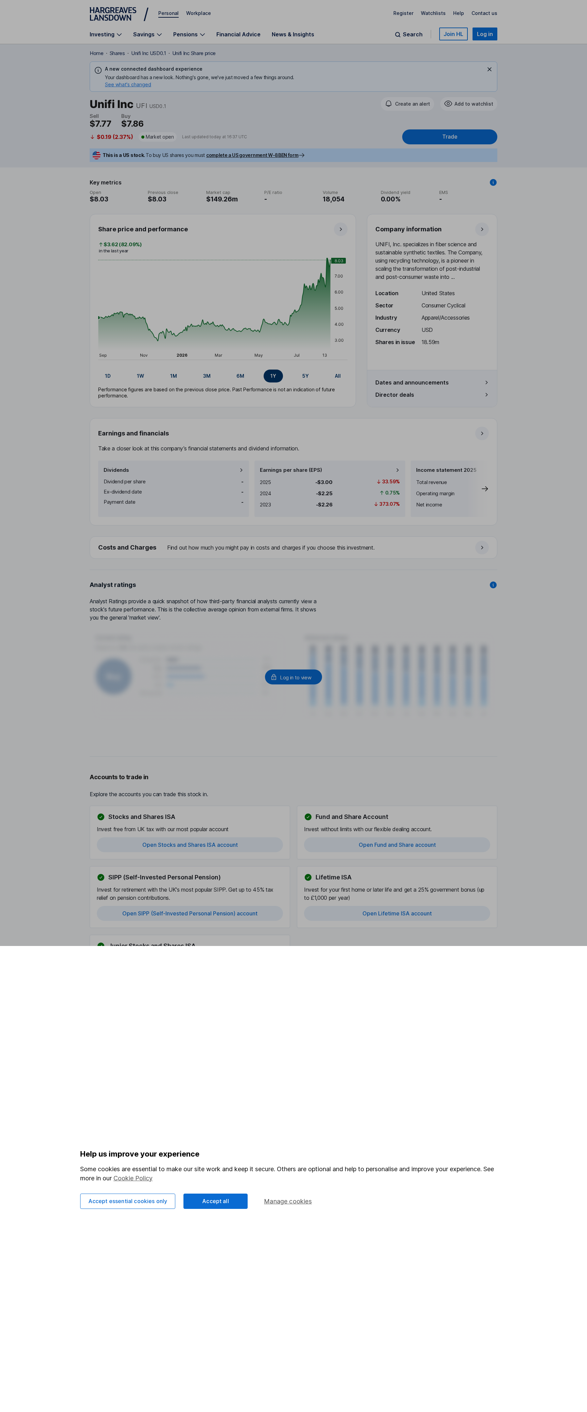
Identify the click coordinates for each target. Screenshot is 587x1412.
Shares (117, 53)
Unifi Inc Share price (194, 53)
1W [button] (140, 376)
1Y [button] (273, 376)
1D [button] (108, 376)
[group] (223, 376)
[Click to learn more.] (493, 182)
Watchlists (433, 13)
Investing (102, 34)
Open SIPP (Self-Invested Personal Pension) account (189, 913)
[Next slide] (478, 489)
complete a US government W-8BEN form (252, 155)
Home (97, 53)
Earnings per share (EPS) (291, 469)
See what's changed (128, 84)
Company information (408, 229)
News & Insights (293, 34)
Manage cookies (288, 1201)
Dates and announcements (412, 382)
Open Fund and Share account (397, 844)
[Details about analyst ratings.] (493, 585)
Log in (485, 34)
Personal (168, 13)
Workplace (198, 13)
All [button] (338, 376)
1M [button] (173, 376)
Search (413, 34)
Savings (144, 34)
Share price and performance (143, 229)
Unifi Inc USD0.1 (148, 53)
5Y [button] (305, 376)
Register (403, 13)
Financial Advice (238, 34)
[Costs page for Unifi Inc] (293, 548)
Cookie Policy (133, 1178)
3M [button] (207, 376)
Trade (449, 136)
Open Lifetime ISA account (397, 913)
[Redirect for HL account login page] (293, 676)
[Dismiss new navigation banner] (489, 69)
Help (458, 13)
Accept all (215, 1201)
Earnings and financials (133, 433)
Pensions (185, 34)
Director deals (394, 394)
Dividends (116, 469)
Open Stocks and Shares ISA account (190, 844)
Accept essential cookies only (127, 1201)
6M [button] (240, 376)
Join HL (453, 34)
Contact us (484, 13)
